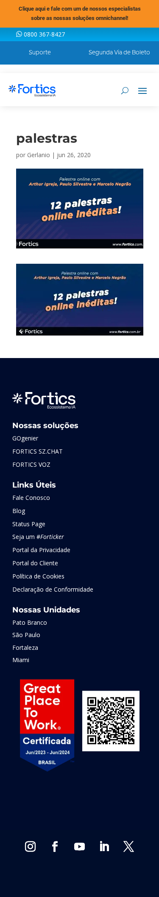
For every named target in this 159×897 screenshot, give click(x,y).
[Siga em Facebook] (55, 847)
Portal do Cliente (35, 563)
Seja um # (38, 537)
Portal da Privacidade (41, 550)
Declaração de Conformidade (52, 589)
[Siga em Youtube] (79, 847)
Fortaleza (25, 647)
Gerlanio (38, 155)
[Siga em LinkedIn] (104, 847)
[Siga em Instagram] (30, 847)
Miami (20, 660)
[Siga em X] (128, 847)
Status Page (28, 524)
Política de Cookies (38, 576)
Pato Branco (29, 622)
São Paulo (26, 635)
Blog (18, 511)
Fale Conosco (31, 498)
